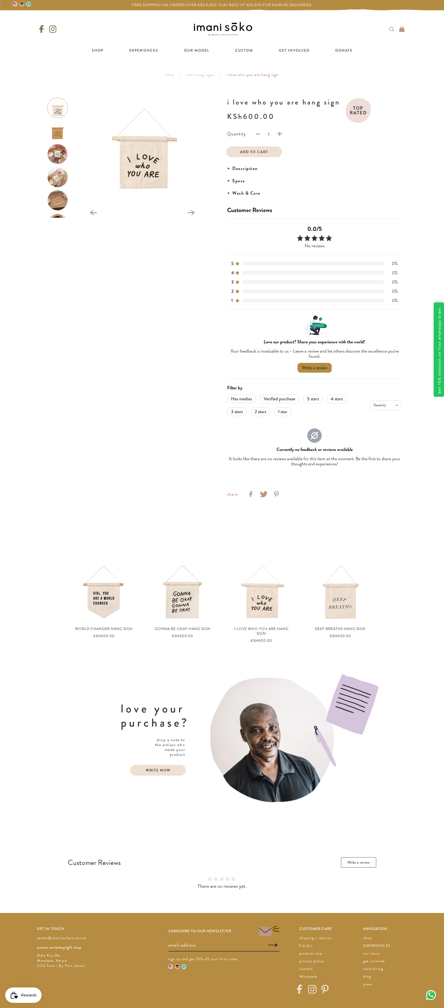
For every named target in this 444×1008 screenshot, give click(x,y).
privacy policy (311, 961)
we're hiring (373, 969)
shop (367, 938)
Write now (158, 770)
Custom (244, 50)
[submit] (272, 945)
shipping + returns (315, 938)
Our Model (196, 50)
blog (367, 976)
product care (310, 953)
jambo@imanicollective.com (62, 938)
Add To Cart (254, 152)
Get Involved (294, 50)
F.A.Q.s (306, 945)
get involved (374, 961)
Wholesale (308, 976)
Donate (344, 50)
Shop (98, 50)
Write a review (358, 862)
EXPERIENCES (143, 50)
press (368, 984)
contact (306, 969)
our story (371, 953)
